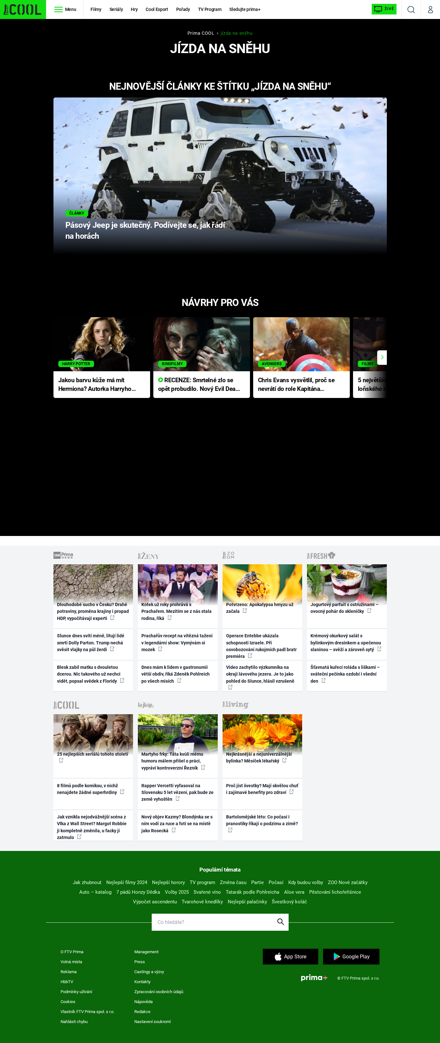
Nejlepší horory (168, 882)
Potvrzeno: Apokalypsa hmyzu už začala (259, 608)
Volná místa (71, 961)
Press (139, 961)
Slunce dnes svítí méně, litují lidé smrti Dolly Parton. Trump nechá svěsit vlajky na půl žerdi (90, 642)
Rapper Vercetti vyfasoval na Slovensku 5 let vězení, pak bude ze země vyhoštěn (177, 792)
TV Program (209, 9)
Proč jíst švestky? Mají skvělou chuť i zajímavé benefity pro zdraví (262, 789)
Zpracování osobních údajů (158, 991)
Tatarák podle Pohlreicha (252, 892)
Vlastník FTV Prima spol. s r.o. (87, 1011)
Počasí (276, 882)
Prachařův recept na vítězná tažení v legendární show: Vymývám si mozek (177, 642)
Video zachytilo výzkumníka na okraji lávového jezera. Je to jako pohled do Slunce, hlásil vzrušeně (260, 674)
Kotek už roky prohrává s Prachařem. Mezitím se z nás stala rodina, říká (176, 611)
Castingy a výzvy (149, 971)
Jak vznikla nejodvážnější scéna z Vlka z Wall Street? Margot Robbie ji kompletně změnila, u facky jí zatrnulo (92, 827)
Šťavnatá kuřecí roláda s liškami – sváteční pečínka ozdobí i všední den (345, 674)
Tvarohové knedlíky (202, 902)
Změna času (233, 882)
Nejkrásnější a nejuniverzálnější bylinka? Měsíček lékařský (259, 757)
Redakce (142, 1011)
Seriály (116, 9)
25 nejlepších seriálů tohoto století (92, 754)
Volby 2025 (177, 892)
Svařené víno (207, 892)
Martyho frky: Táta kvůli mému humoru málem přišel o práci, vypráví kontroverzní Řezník (172, 761)
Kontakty (142, 981)
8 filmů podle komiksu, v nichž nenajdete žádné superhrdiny (87, 789)
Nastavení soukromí (152, 1021)
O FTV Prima (72, 951)
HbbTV (67, 981)
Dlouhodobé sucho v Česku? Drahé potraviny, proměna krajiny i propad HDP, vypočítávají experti (93, 611)
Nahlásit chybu (74, 1021)
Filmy (96, 9)
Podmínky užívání (76, 991)
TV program (202, 882)
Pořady (183, 9)
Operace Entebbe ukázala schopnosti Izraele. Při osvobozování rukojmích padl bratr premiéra (261, 646)
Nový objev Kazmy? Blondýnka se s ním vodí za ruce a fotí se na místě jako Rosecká (177, 823)
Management (146, 951)
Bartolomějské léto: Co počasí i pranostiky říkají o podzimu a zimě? (262, 820)
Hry (134, 9)
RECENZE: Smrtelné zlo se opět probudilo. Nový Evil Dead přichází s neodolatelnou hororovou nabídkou (198, 385)
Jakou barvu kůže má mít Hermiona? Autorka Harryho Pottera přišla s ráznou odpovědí (94, 385)
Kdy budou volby (305, 882)
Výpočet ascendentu (155, 902)
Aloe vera (294, 892)
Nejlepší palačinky (247, 902)
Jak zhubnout (87, 882)
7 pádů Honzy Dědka (138, 892)
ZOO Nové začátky (348, 882)
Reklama (69, 971)
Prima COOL (201, 33)
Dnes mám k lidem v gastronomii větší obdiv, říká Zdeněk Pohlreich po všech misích (175, 674)
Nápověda (143, 1001)
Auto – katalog (95, 892)
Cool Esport (157, 9)
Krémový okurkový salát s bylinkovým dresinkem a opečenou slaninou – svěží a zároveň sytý (346, 642)
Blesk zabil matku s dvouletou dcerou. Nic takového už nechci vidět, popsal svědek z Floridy (88, 674)
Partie (257, 882)
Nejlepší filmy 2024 (126, 882)
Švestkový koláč (289, 902)
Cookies (68, 1001)
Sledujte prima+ (244, 9)
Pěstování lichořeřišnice (335, 892)
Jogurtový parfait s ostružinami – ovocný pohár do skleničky (344, 608)
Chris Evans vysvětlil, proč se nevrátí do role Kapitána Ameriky (296, 385)
